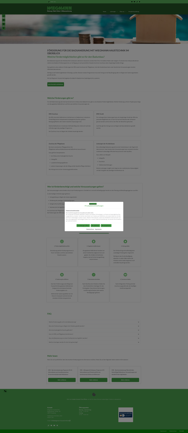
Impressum (98, 229)
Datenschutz (90, 229)
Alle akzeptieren (106, 225)
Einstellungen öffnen (83, 225)
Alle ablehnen (95, 225)
